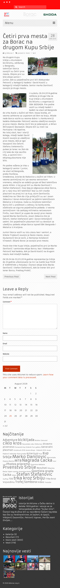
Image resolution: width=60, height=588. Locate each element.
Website (6, 354)
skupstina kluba (25, 471)
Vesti (28, 53)
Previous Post (11, 276)
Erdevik (29, 447)
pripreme (23, 464)
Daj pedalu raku (28, 444)
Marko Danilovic (29, 456)
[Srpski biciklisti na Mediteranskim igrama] (21, 558)
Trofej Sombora (26, 482)
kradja (23, 454)
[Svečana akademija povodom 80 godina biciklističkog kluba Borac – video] (44, 566)
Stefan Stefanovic (34, 474)
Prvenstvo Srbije (19, 467)
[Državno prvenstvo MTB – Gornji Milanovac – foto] (21, 566)
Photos (11, 464)
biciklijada (26, 440)
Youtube (48, 482)
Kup (40, 454)
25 (10, 416)
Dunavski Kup (20, 447)
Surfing (5, 479)
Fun (33, 447)
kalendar (13, 454)
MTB (18, 461)
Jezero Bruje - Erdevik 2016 (36, 450)
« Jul (5, 426)
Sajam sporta (13, 471)
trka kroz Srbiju (29, 478)
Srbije (14, 475)
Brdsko (37, 440)
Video (40, 482)
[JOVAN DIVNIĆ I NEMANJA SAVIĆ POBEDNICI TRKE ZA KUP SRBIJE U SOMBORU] (32, 566)
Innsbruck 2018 (19, 450)
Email (5, 344)
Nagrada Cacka (37, 460)
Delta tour (38, 444)
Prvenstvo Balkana (38, 464)
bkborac (10, 53)
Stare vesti (11, 540)
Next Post (51, 276)
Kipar (19, 454)
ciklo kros (12, 443)
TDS (11, 478)
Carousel (44, 440)
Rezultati (42, 468)
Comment (7, 302)
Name (5, 333)
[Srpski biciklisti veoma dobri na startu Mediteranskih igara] (9, 558)
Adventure (10, 440)
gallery (38, 447)
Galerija (10, 534)
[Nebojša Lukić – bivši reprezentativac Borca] (44, 558)
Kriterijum (33, 453)
